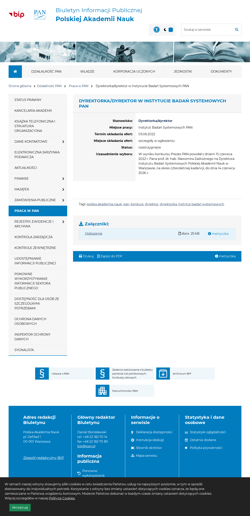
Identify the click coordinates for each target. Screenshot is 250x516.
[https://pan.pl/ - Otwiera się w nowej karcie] (40, 15)
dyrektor (151, 204)
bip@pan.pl (86, 446)
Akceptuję (21, 508)
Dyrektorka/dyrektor (155, 121)
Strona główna (20, 86)
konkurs (137, 204)
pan (126, 204)
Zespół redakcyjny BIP (43, 457)
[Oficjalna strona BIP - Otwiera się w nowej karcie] (16, 14)
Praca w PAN (78, 86)
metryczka (220, 234)
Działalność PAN (49, 86)
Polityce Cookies (62, 498)
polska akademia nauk (104, 204)
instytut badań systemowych (201, 204)
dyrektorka (168, 204)
